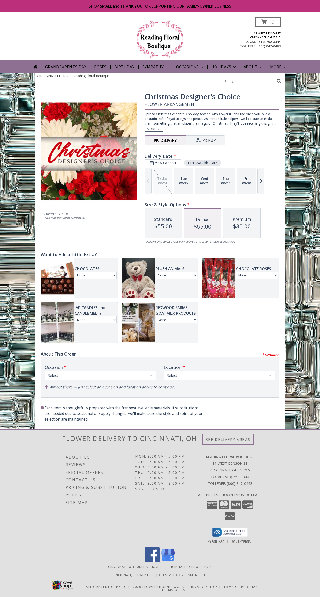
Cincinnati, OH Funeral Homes (135, 567)
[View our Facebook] (152, 561)
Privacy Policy (203, 587)
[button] (268, 22)
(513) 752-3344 (269, 41)
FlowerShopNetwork (163, 587)
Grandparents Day (65, 66)
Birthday (124, 66)
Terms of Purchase (241, 587)
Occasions (187, 66)
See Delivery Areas (228, 439)
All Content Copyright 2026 (113, 587)
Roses (100, 66)
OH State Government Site (183, 575)
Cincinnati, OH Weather (133, 575)
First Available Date (202, 163)
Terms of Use (175, 590)
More (276, 66)
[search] (279, 81)
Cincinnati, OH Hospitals (189, 567)
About (251, 66)
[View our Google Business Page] (167, 561)
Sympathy (153, 66)
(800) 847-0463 (269, 46)
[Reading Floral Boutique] (160, 39)
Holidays (221, 66)
